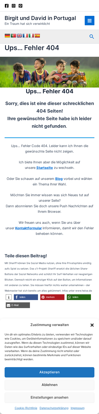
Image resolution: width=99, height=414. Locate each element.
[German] (7, 36)
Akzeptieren (49, 372)
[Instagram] (14, 6)
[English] (19, 36)
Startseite (44, 168)
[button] (92, 325)
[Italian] (31, 36)
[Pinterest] (20, 6)
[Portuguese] (13, 36)
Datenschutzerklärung (54, 408)
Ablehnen (50, 385)
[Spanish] (37, 36)
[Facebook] (7, 6)
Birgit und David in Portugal (40, 18)
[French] (25, 36)
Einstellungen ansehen (49, 397)
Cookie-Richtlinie (26, 408)
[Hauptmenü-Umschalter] (89, 21)
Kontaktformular (28, 228)
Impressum (77, 408)
